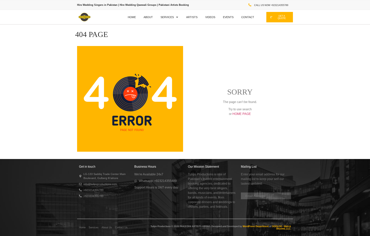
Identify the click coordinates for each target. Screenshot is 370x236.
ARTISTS (192, 17)
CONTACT (247, 17)
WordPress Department (255, 226)
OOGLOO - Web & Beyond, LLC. (281, 227)
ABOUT (148, 17)
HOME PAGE (241, 113)
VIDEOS (210, 17)
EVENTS (228, 17)
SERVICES (167, 17)
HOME (132, 17)
